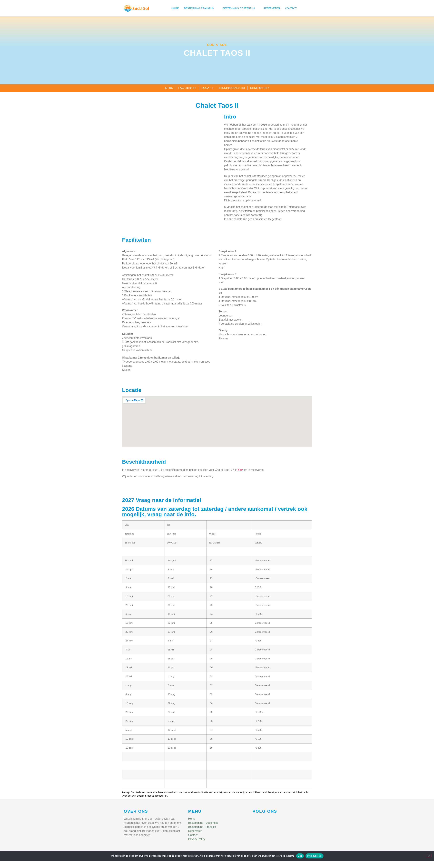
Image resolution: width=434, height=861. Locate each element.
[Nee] (428, 855)
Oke (300, 855)
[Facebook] (254, 819)
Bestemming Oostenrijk (239, 8)
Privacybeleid (314, 855)
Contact (291, 8)
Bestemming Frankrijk (199, 8)
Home (175, 8)
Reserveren (271, 8)
